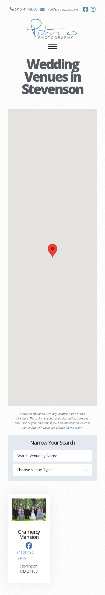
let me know (74, 427)
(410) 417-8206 (26, 9)
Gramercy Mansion (29, 534)
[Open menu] (52, 46)
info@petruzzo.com (62, 9)
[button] (52, 250)
